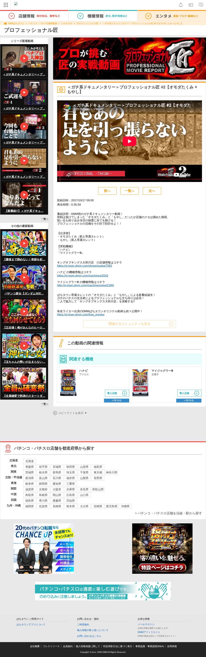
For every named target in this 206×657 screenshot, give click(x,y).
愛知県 (57, 483)
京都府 (43, 489)
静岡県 (43, 483)
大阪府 (57, 489)
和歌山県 (98, 489)
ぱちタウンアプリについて (30, 624)
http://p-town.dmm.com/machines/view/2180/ (85, 285)
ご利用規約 (83, 624)
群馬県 (57, 472)
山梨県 (84, 478)
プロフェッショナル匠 (87, 23)
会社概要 (35, 646)
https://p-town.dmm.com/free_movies (80, 314)
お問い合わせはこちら (89, 636)
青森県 (29, 466)
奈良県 (84, 489)
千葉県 (84, 472)
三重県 (70, 483)
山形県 (84, 466)
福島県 (98, 466)
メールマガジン (146, 624)
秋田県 (70, 466)
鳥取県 (29, 495)
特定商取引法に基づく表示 (117, 646)
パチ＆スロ (66, 23)
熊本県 (70, 506)
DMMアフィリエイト (149, 632)
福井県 (70, 478)
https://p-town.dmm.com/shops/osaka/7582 (84, 265)
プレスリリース (51, 646)
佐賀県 (43, 506)
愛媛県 (57, 500)
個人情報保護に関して (88, 646)
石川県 (57, 478)
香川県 (43, 500)
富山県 (43, 478)
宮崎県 (98, 506)
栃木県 (43, 472)
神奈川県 (111, 472)
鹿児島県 (111, 506)
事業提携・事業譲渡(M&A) (149, 646)
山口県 (84, 495)
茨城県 (29, 472)
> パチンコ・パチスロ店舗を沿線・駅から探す (168, 513)
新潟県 (29, 478)
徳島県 (29, 500)
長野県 (98, 478)
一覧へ (44, 218)
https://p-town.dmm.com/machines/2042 (82, 275)
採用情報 (172, 646)
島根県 (43, 495)
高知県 (70, 500)
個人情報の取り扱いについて (92, 630)
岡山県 (57, 495)
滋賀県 (29, 489)
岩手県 (43, 466)
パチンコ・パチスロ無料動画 (42, 23)
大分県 (84, 506)
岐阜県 (29, 483)
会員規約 (68, 646)
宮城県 (57, 466)
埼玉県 (70, 472)
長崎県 (57, 506)
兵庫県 (70, 489)
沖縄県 (125, 506)
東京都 (98, 472)
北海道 (29, 461)
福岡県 (29, 506)
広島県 (70, 495)
